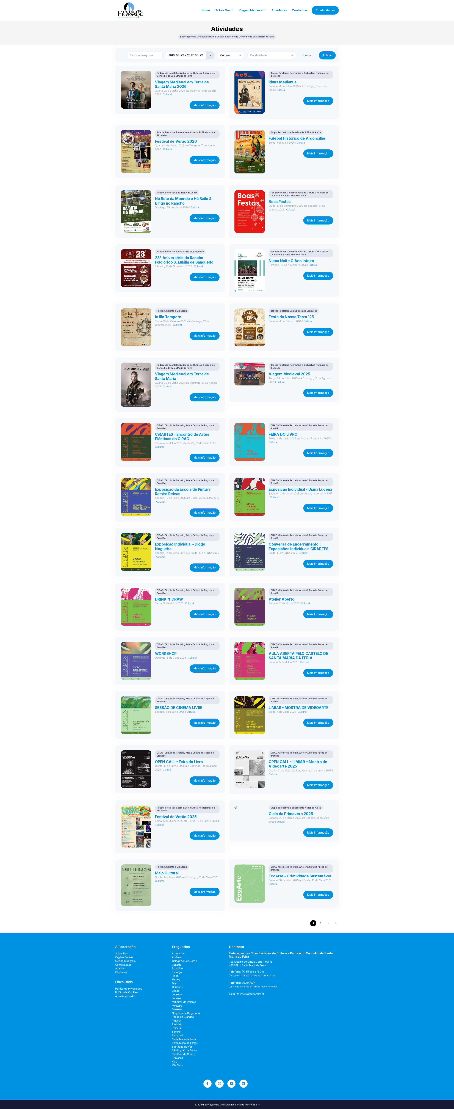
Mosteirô (177, 1005)
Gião (174, 983)
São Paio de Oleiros (183, 1054)
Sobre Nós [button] (223, 10)
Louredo (177, 994)
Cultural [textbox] (225, 55)
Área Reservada (124, 996)
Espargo (177, 972)
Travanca (177, 1057)
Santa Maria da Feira (184, 1039)
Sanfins (176, 1031)
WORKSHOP (166, 653)
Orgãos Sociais (124, 957)
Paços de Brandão (183, 1016)
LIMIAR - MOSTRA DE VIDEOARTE (298, 707)
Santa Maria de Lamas (185, 1042)
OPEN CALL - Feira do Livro (179, 762)
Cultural (167, 94)
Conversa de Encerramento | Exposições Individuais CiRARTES (298, 546)
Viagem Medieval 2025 (289, 374)
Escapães (177, 968)
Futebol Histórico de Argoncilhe (297, 138)
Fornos (176, 979)
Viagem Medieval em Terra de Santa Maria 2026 (182, 84)
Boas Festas (280, 201)
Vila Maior (178, 1065)
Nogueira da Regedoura (186, 1013)
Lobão (175, 990)
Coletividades (325, 10)
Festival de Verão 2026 (176, 141)
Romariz (176, 1027)
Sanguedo (178, 1035)
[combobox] (231, 55)
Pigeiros (177, 1020)
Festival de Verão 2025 (176, 817)
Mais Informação (204, 105)
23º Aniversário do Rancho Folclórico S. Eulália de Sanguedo (184, 260)
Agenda (119, 968)
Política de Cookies (126, 992)
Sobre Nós (121, 953)
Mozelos (177, 1009)
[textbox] (258, 55)
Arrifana (176, 957)
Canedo (176, 964)
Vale (174, 1061)
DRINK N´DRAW (169, 599)
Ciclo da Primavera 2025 (291, 814)
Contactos (299, 10)
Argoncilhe (178, 953)
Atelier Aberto (281, 599)
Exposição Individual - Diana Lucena (300, 489)
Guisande (177, 986)
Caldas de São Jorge (184, 960)
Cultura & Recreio (125, 960)
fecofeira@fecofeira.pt (250, 993)
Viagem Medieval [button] (251, 10)
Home (205, 10)
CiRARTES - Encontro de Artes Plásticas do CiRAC (182, 436)
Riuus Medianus (283, 82)
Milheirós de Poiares (184, 1001)
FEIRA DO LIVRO (283, 434)
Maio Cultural (167, 873)
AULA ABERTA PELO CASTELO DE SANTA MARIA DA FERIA (298, 655)
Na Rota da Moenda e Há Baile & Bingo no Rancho (183, 200)
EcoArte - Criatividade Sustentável (300, 876)
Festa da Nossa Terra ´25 (291, 317)
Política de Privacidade (128, 988)
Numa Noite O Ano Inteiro (291, 261)
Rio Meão (177, 1024)
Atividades (279, 10)
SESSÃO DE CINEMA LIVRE (178, 707)
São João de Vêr (182, 1046)
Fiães (175, 975)
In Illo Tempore (168, 317)
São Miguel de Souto (184, 1050)
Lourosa (176, 998)
